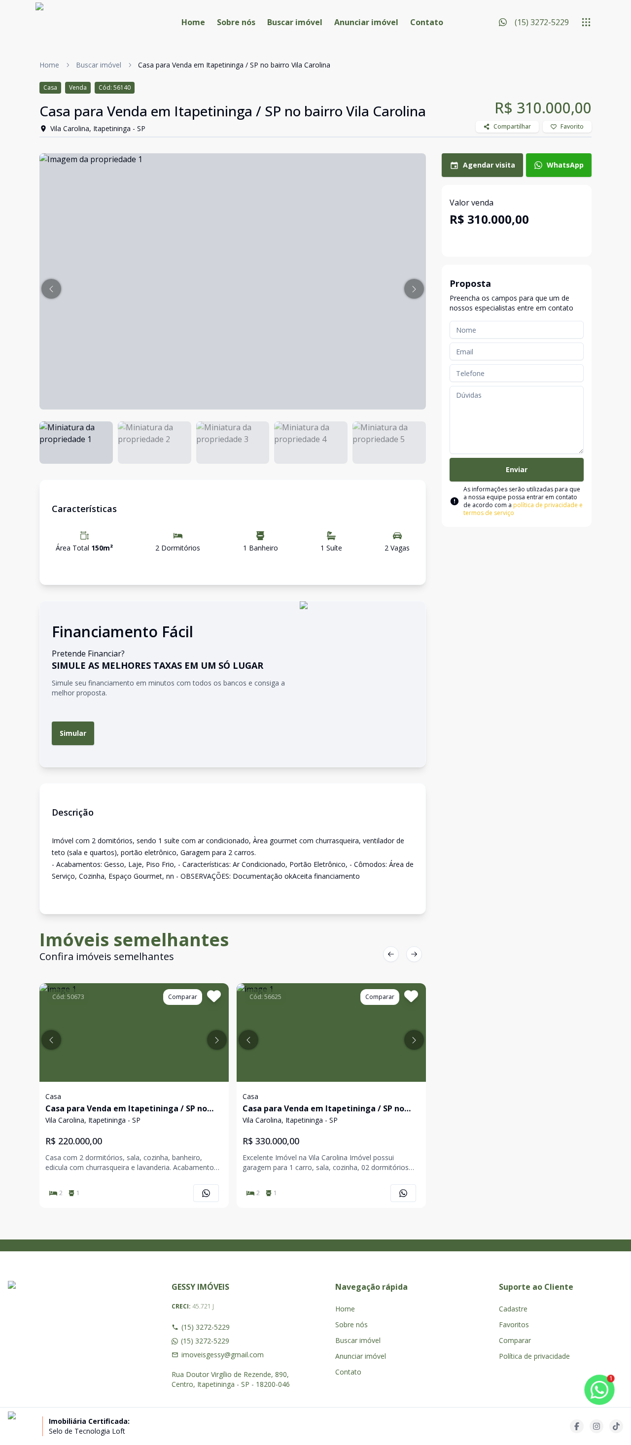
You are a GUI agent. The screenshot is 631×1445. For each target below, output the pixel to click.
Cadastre (513, 1308)
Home (193, 22)
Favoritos (514, 1324)
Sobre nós (236, 22)
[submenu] (586, 22)
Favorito (572, 126)
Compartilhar (512, 126)
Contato (426, 22)
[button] (51, 289)
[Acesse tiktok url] (616, 1426)
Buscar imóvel (294, 22)
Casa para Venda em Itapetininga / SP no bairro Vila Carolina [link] (234, 64)
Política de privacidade (534, 1356)
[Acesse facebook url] (577, 1426)
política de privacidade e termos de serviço (523, 509)
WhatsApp (565, 165)
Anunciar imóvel (366, 22)
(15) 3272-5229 (205, 1327)
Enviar (516, 469)
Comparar (515, 1340)
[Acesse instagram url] (596, 1426)
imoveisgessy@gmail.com (222, 1354)
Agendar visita (489, 165)
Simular (73, 733)
